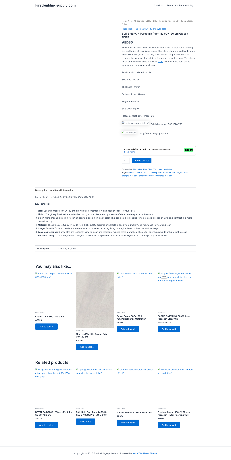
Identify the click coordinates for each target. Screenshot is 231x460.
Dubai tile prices (155, 172)
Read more (85, 421)
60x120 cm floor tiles (137, 172)
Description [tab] (41, 190)
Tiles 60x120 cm (147, 28)
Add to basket (141, 160)
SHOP (157, 5)
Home (125, 21)
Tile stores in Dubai (163, 176)
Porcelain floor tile (146, 176)
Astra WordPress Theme (144, 453)
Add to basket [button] (46, 326)
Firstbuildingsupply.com (55, 5)
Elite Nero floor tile (171, 172)
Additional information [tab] (62, 190)
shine (160, 61)
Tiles (131, 21)
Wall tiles (161, 28)
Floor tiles (139, 21)
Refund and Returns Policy (180, 5)
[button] (161, 5)
